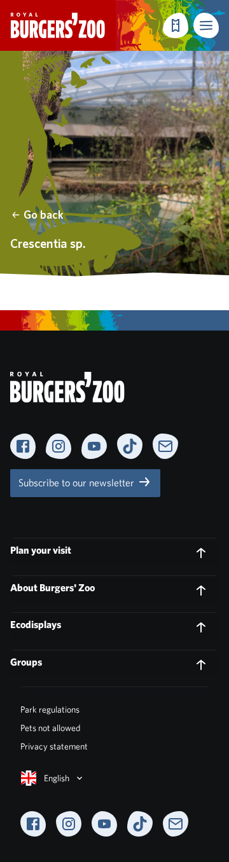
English (56, 778)
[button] (206, 25)
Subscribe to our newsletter (77, 482)
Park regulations (50, 709)
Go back (44, 214)
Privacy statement (54, 746)
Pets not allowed (50, 728)
